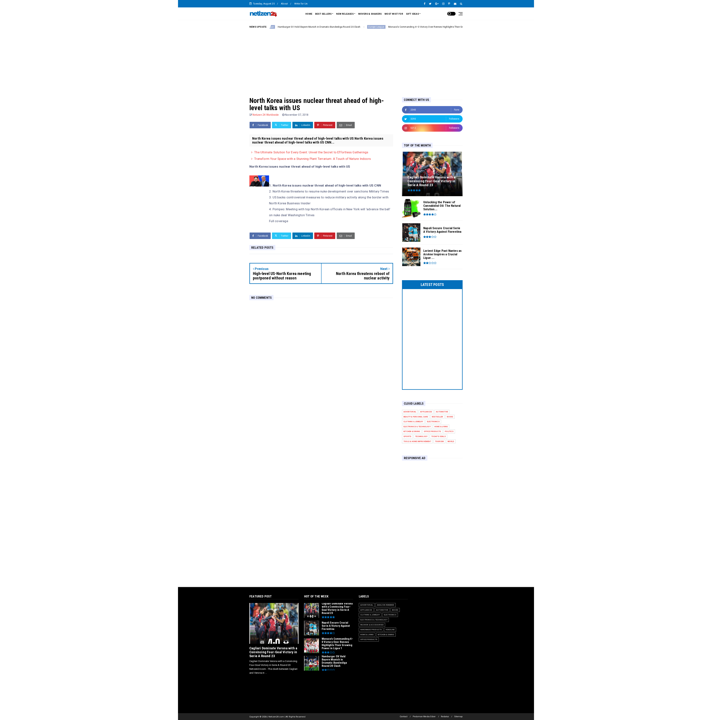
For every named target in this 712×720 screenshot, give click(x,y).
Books (450, 417)
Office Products (432, 431)
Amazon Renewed (385, 605)
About (284, 3)
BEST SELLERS (323, 14)
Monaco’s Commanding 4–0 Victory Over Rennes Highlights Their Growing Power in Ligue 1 (395, 26)
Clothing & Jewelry (413, 422)
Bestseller (437, 417)
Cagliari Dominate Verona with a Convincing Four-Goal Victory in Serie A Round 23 (273, 652)
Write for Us (300, 3)
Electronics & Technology (417, 427)
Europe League (333, 27)
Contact (403, 717)
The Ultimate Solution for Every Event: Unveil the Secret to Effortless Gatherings (311, 152)
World (451, 441)
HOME (308, 14)
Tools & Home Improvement (417, 441)
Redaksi (445, 717)
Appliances (426, 412)
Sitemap (458, 717)
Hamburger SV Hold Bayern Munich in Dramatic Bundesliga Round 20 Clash (276, 26)
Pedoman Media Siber (424, 717)
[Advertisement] (356, 60)
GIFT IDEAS (412, 14)
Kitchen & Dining (411, 431)
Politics (449, 431)
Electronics (433, 422)
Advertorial (409, 412)
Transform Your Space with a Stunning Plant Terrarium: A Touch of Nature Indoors (312, 159)
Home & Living (441, 427)
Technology (421, 436)
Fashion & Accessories (372, 625)
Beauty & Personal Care (415, 417)
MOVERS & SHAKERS (370, 14)
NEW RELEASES (344, 14)
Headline (390, 630)
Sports (407, 436)
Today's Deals (438, 436)
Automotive (442, 412)
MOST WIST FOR (394, 14)
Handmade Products (371, 630)
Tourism (439, 441)
